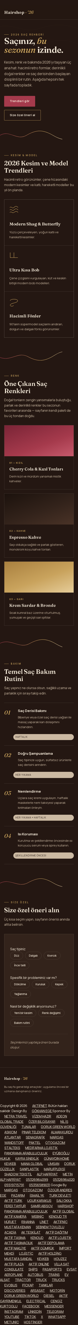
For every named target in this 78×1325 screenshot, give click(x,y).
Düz (16, 955)
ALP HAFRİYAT (47, 1174)
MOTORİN (57, 1290)
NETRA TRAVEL (15, 1116)
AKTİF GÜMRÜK (42, 1248)
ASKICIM (10, 1132)
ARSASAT (37, 1290)
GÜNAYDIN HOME (56, 1158)
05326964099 (37, 1179)
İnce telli (20, 965)
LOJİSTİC (26, 1253)
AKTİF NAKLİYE (15, 1248)
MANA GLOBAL (32, 1163)
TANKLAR (46, 1285)
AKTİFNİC (60, 1222)
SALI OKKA (64, 1200)
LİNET (44, 1222)
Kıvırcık (52, 955)
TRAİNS (54, 1274)
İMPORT (65, 1248)
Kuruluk (40, 984)
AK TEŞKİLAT (31, 1232)
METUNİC (11, 1322)
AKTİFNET (39, 1105)
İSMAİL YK (37, 1195)
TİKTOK (30, 1316)
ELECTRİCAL (36, 1301)
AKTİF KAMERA (15, 1216)
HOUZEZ (60, 1259)
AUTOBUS (35, 1274)
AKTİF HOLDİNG (50, 1253)
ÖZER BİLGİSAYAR (41, 1121)
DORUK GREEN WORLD (58, 1127)
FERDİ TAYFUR (15, 1206)
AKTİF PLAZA (14, 1264)
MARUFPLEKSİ (54, 1169)
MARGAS (56, 1137)
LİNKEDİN (35, 1311)
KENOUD (37, 1237)
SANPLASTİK (29, 1169)
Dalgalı (33, 955)
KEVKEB (10, 1163)
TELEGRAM (55, 1311)
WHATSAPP (57, 1316)
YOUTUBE (11, 1316)
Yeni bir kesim (23, 1013)
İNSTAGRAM (13, 1311)
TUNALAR (28, 1127)
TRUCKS (58, 1280)
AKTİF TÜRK (13, 1200)
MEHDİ (9, 1253)
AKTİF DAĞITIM (57, 1232)
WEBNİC (37, 1216)
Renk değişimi (51, 1013)
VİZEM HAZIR (41, 1116)
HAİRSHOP (66, 1206)
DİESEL (49, 1295)
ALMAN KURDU (62, 1132)
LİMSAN (53, 1163)
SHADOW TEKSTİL (18, 1174)
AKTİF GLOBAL (63, 1211)
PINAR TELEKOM (34, 1132)
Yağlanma (20, 994)
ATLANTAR (12, 1137)
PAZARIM (18, 1195)
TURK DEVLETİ (60, 1195)
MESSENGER (54, 1306)
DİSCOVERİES (14, 1290)
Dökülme (20, 984)
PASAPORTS (52, 1269)
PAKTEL (34, 1142)
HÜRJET (10, 1222)
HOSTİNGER (33, 1322)
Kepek (59, 984)
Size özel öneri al (22, 115)
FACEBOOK (31, 1306)
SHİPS (33, 1269)
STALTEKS (12, 1148)
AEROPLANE (13, 1274)
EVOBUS (10, 1285)
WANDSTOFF (14, 1142)
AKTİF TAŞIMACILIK (18, 1243)
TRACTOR (23, 1280)
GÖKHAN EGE (42, 1111)
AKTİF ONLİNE (39, 1264)
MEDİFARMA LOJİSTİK (41, 1148)
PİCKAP (28, 1285)
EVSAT (72, 1269)
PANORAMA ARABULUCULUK (26, 1153)
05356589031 (39, 1185)
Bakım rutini (22, 1023)
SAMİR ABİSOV (42, 1206)
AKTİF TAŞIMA (15, 1237)
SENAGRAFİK (35, 1137)
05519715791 (14, 1185)
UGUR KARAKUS (39, 1200)
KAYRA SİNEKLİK (27, 1158)
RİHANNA (28, 1222)
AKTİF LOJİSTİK (59, 1237)
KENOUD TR (58, 1216)
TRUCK (41, 1280)
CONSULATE (14, 1269)
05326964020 (64, 1179)
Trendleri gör (20, 101)
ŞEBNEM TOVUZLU (50, 1227)
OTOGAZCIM (55, 1142)
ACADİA (10, 1232)
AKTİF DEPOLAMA (51, 1243)
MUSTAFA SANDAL (18, 1259)
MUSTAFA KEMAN (17, 1227)
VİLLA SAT (61, 1264)
